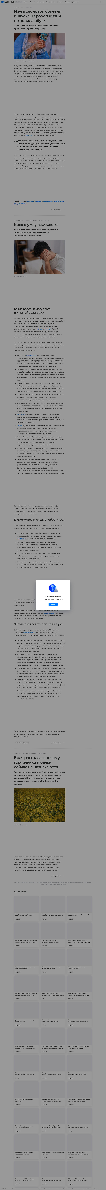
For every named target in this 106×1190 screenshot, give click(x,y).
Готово (53, 604)
